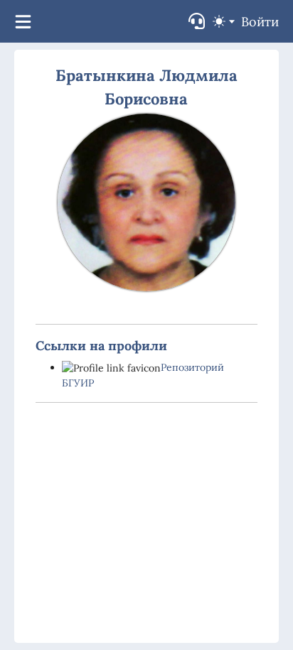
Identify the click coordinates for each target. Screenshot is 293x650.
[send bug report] (196, 21)
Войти (260, 21)
